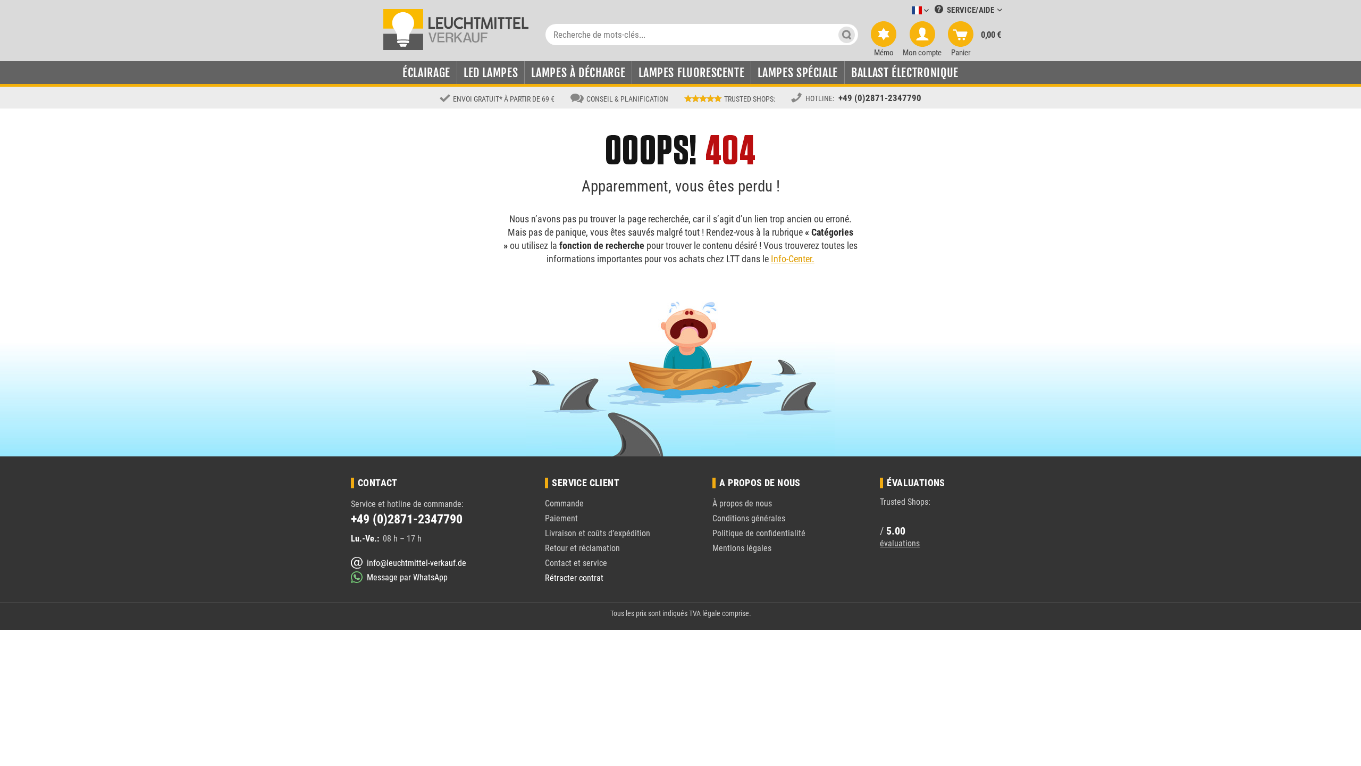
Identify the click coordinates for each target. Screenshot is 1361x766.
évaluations (900, 543)
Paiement (561, 518)
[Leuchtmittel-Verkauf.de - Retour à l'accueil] (455, 29)
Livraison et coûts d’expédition (597, 533)
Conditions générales (748, 518)
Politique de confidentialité (758, 533)
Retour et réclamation (582, 548)
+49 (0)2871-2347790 (879, 98)
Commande (564, 503)
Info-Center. (792, 258)
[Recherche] (846, 34)
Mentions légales (741, 548)
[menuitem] (904, 11)
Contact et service (576, 563)
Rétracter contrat (574, 578)
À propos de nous (742, 503)
